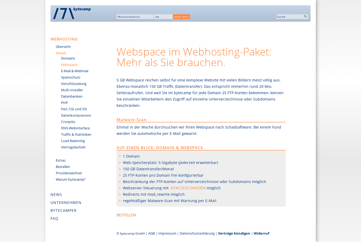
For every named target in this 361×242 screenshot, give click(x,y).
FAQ (54, 218)
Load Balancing (73, 140)
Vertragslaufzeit (73, 147)
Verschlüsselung (73, 83)
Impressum (167, 233)
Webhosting (64, 39)
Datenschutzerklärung (197, 233)
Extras (61, 160)
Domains (68, 58)
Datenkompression (76, 115)
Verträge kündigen (234, 233)
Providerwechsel (69, 173)
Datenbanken (71, 96)
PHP (64, 102)
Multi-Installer (72, 90)
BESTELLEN (126, 214)
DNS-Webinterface (75, 128)
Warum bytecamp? (71, 179)
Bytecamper (63, 210)
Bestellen (63, 166)
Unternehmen (66, 202)
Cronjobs (68, 121)
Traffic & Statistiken (76, 134)
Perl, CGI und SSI (74, 109)
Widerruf (261, 233)
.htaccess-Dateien (188, 187)
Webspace (69, 64)
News (56, 194)
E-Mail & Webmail (74, 71)
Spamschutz (70, 77)
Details (61, 53)
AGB (151, 233)
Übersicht (63, 46)
